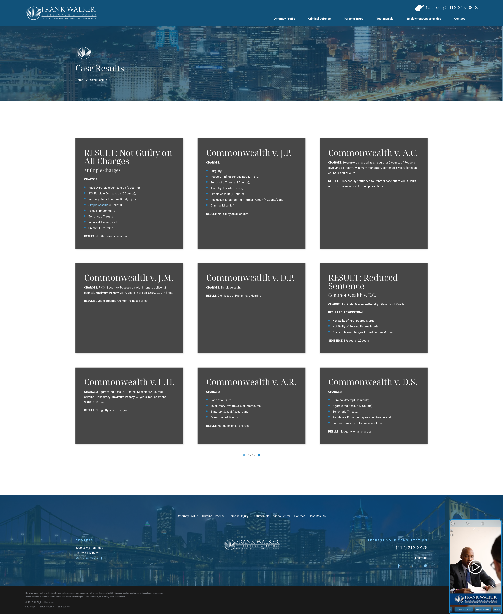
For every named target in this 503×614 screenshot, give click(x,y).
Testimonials (260, 516)
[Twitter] (412, 566)
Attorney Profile (187, 516)
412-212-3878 (463, 7)
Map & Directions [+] (88, 558)
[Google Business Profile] (425, 566)
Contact (299, 516)
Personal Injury (238, 516)
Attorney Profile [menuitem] (284, 18)
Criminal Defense (213, 516)
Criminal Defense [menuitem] (319, 18)
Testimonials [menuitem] (384, 18)
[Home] (61, 13)
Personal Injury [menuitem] (353, 18)
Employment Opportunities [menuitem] (423, 18)
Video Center (281, 516)
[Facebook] (399, 566)
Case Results (317, 516)
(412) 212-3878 (412, 547)
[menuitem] (30, 607)
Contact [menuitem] (459, 18)
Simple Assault (98, 205)
